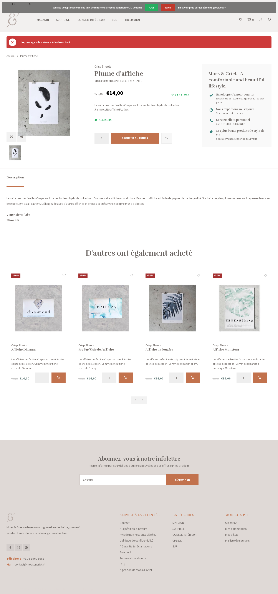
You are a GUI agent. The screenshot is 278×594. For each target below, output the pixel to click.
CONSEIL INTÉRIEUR (91, 20)
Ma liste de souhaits (237, 540)
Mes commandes (236, 529)
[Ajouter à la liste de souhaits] (166, 138)
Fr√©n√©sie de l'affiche (96, 349)
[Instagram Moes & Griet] (18, 547)
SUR (114, 20)
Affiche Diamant (23, 349)
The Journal (132, 20)
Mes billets (231, 535)
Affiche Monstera (226, 349)
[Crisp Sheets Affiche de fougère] (173, 308)
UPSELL (177, 540)
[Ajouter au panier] (58, 378)
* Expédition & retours (133, 529)
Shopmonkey (94, 589)
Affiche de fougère (159, 349)
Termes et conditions (133, 558)
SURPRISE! (63, 20)
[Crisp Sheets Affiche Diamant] (38, 308)
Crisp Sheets (102, 66)
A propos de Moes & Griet (136, 570)
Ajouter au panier (135, 138)
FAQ (122, 564)
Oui (151, 7)
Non (168, 7)
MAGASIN (42, 20)
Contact (124, 523)
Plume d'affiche (29, 55)
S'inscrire (231, 523)
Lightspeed (66, 589)
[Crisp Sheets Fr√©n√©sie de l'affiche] (105, 308)
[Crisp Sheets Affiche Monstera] (240, 308)
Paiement (125, 552)
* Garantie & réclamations (136, 546)
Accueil (11, 55)
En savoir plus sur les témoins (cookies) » (202, 7)
